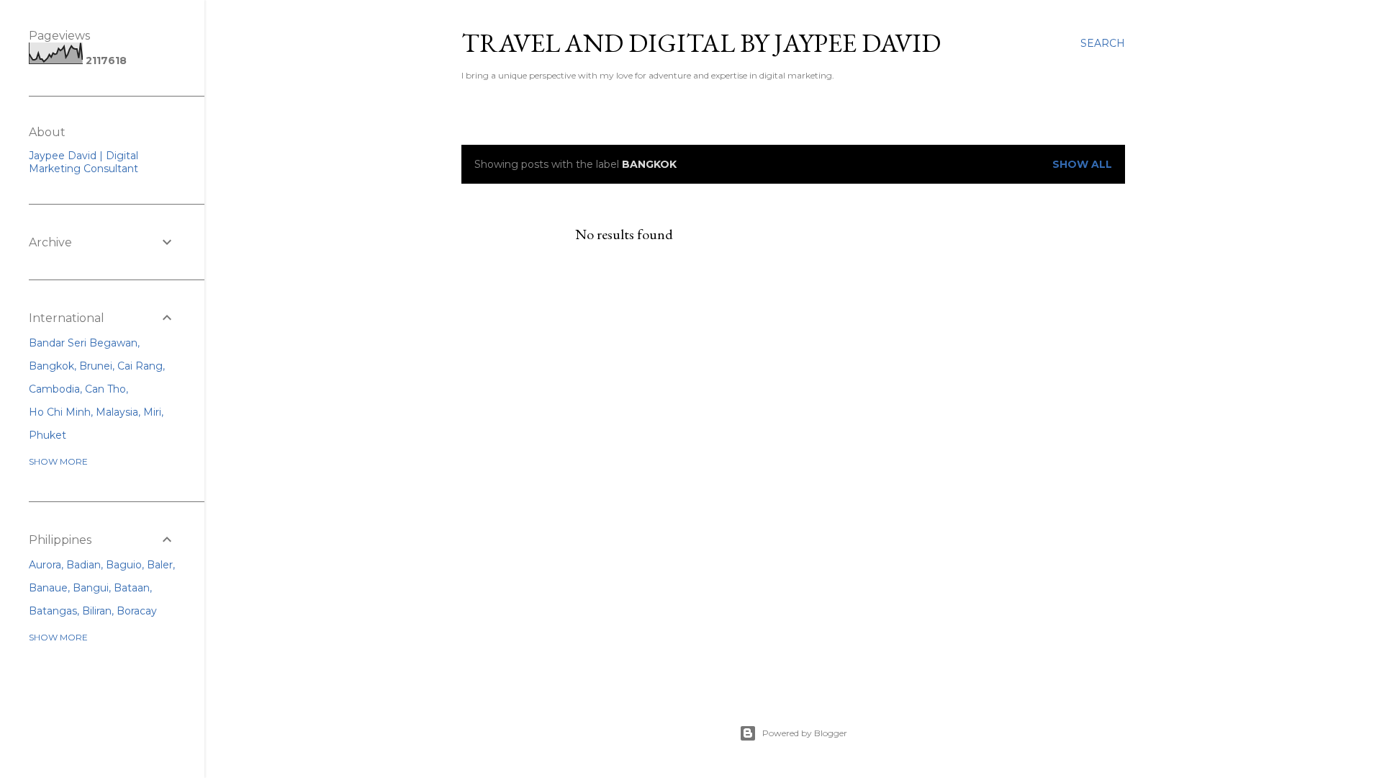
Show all (1082, 164)
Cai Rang (140, 365)
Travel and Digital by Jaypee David (701, 43)
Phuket (47, 435)
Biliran (97, 610)
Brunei (95, 365)
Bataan (132, 587)
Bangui (91, 587)
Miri (152, 412)
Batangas (53, 610)
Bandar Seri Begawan (83, 342)
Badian (83, 564)
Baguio (124, 564)
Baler (160, 564)
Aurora (45, 564)
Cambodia (54, 389)
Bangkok (51, 365)
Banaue (48, 587)
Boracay (137, 610)
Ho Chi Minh (60, 412)
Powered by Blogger (804, 733)
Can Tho (105, 389)
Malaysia (117, 412)
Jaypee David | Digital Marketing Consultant (83, 162)
